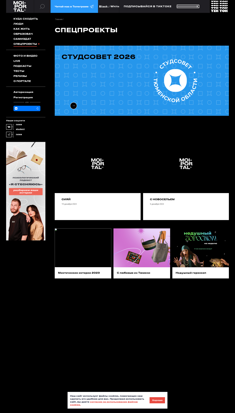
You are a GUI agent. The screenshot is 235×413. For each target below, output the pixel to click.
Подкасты (22, 66)
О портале (22, 81)
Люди (18, 23)
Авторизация (23, 92)
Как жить (21, 28)
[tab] (26, 92)
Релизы (20, 76)
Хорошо (157, 400)
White (115, 6)
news (19, 124)
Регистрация (23, 97)
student (20, 129)
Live (16, 60)
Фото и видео (25, 55)
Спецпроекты (25, 43)
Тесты (18, 71)
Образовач (23, 33)
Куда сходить (25, 18)
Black (103, 6)
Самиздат (22, 38)
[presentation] (73, 105)
